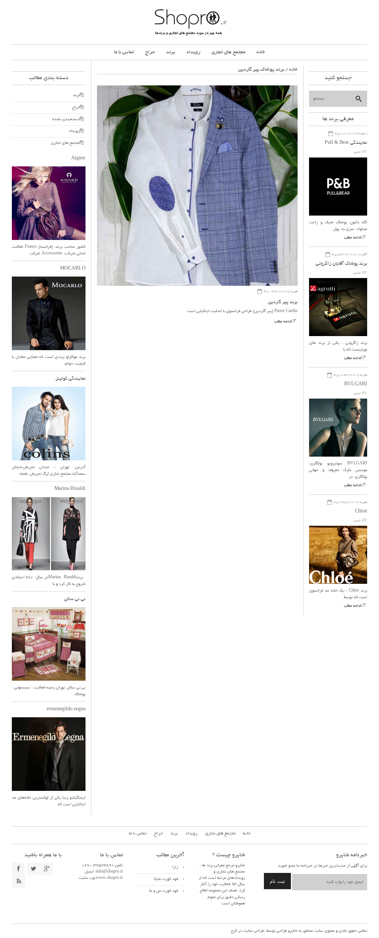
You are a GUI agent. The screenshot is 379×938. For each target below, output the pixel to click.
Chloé (361, 511)
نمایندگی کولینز (70, 379)
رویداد (193, 52)
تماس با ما (124, 52)
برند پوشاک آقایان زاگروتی (341, 264)
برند (170, 52)
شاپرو (292, 931)
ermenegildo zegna (66, 709)
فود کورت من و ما (163, 891)
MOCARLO (72, 268)
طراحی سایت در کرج (247, 931)
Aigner (78, 158)
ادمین (357, 152)
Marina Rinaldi (69, 489)
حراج (150, 52)
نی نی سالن (74, 599)
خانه (260, 52)
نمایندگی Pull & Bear (346, 143)
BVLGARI (355, 384)
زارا (175, 867)
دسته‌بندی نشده (66, 119)
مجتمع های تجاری (228, 52)
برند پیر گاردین (283, 302)
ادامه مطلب (283, 322)
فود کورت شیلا (166, 879)
